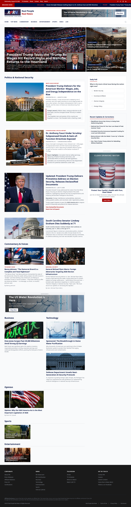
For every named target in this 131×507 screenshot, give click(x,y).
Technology (39, 482)
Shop (41, 1)
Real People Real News (91, 503)
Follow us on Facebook (104, 484)
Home (6, 22)
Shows (31, 1)
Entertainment (44, 22)
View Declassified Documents (55, 207)
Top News (14, 22)
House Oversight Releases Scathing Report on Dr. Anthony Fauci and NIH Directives (31, 5)
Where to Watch (71, 479)
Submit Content (102, 479)
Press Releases (9, 477)
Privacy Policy (114, 503)
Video (61, 22)
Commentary (24, 22)
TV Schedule (25, 1)
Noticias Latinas (40, 489)
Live (67, 22)
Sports (54, 22)
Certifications (8, 484)
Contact (37, 1)
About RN (7, 474)
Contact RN (101, 474)
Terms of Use (103, 503)
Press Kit (7, 482)
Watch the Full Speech (52, 209)
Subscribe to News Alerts (105, 482)
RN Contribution (40, 477)
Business (34, 22)
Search (46, 1)
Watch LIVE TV (71, 482)
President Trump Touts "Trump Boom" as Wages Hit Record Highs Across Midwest (94, 5)
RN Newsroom (40, 474)
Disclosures (123, 503)
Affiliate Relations (10, 479)
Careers (100, 477)
